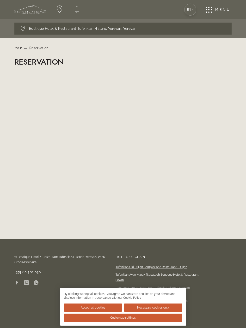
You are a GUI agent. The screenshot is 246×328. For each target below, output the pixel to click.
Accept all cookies (93, 307)
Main (18, 48)
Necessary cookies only (153, 307)
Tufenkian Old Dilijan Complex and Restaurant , (151, 267)
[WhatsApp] (36, 283)
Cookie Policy (132, 297)
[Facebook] (16, 283)
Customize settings (123, 317)
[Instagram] (26, 283)
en (189, 9)
